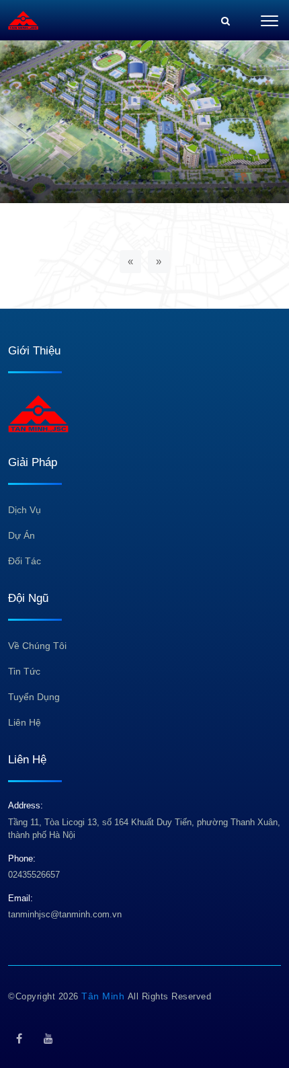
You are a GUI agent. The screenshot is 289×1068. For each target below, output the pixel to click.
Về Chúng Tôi (37, 645)
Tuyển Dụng (34, 696)
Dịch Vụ (24, 509)
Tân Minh (104, 996)
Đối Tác (24, 561)
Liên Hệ (24, 722)
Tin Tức (24, 671)
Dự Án (21, 535)
